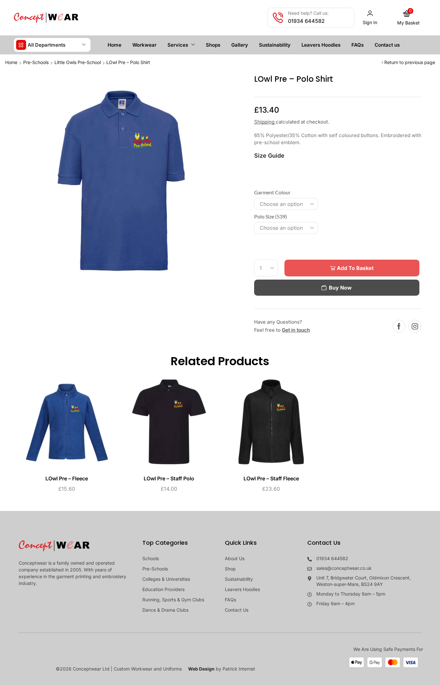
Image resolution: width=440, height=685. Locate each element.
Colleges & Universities (166, 579)
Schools (150, 558)
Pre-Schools (36, 62)
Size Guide (269, 155)
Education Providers (163, 589)
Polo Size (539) (270, 216)
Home (11, 62)
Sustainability (239, 579)
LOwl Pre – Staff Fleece (271, 479)
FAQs (230, 599)
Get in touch (296, 330)
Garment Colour (272, 192)
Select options (60, 424)
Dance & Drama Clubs (165, 610)
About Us (234, 558)
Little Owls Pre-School (77, 62)
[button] (370, 18)
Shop (230, 568)
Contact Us (236, 610)
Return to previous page (409, 62)
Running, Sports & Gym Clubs (173, 599)
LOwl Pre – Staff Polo (169, 479)
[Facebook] (399, 326)
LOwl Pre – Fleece (66, 479)
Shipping (265, 122)
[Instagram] (414, 326)
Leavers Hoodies (242, 589)
